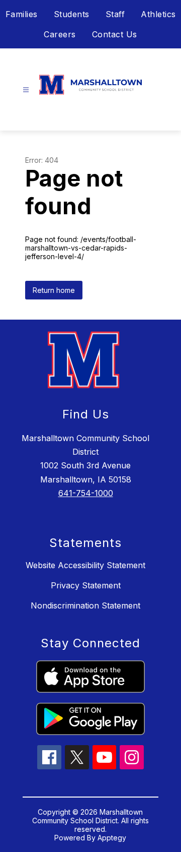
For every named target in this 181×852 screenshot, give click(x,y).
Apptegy (112, 837)
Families (22, 14)
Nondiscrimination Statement (85, 605)
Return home (54, 290)
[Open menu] (26, 90)
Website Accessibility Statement (85, 565)
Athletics (158, 14)
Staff (115, 14)
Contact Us (114, 34)
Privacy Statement (86, 585)
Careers (60, 34)
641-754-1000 (85, 493)
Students (71, 14)
